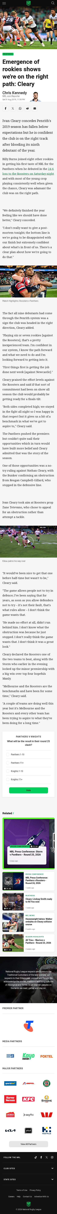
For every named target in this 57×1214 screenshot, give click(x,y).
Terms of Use (21, 1190)
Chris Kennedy (14, 92)
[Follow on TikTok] (36, 1157)
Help (19, 1196)
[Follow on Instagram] (52, 1157)
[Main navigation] (4, 3)
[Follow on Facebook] (41, 1157)
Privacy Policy (35, 1190)
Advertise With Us (41, 1196)
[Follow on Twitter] (46, 1157)
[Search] (53, 3)
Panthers (8, 54)
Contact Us (27, 1196)
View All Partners (28, 1144)
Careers (11, 1196)
